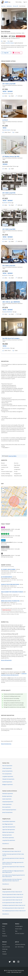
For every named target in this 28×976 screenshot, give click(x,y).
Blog (16, 931)
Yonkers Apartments (6, 768)
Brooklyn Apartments (7, 796)
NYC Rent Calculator (19, 933)
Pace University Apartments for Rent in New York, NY (13, 859)
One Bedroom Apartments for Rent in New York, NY (13, 905)
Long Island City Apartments (8, 840)
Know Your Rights (12, 456)
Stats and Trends (6, 946)
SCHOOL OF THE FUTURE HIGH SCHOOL (10, 584)
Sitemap (4, 951)
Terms (3, 931)
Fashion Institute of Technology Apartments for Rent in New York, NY (12, 863)
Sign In (25, 2)
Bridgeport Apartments (7, 784)
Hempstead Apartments (7, 801)
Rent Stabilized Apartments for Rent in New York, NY (14, 910)
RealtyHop (4, 936)
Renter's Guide (18, 928)
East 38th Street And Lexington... (11, 338)
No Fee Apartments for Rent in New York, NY (12, 902)
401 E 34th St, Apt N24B (8, 83)
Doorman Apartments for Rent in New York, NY (12, 894)
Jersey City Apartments (7, 771)
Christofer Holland (10, 43)
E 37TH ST (5, 120)
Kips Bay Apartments (7, 835)
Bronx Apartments (6, 807)
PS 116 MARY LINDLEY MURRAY (8, 569)
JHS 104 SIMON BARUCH (6, 577)
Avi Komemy (6, 348)
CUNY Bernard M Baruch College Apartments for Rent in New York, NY (13, 871)
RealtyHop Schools (6, 609)
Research (4, 944)
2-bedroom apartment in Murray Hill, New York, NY (14, 674)
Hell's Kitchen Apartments (8, 837)
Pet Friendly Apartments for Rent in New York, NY (13, 908)
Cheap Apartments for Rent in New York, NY (12, 891)
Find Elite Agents (19, 926)
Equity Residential (8, 311)
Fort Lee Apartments (7, 773)
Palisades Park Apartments (8, 779)
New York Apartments (7, 765)
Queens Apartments (6, 799)
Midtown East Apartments (8, 832)
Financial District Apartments (8, 821)
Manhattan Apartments (7, 793)
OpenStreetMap (24, 515)
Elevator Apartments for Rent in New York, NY (12, 897)
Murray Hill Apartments (6, 660)
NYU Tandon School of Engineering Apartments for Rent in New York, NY (13, 875)
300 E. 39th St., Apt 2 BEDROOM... (11, 302)
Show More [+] (5, 843)
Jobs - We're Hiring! (19, 946)
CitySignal (4, 954)
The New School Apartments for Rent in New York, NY (13, 867)
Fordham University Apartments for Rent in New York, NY (13, 854)
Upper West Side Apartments (8, 827)
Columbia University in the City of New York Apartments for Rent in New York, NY (12, 880)
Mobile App (4, 949)
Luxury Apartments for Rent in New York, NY (12, 900)
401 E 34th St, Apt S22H (8, 265)
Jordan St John (7, 130)
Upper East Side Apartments (8, 829)
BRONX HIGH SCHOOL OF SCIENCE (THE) (10, 601)
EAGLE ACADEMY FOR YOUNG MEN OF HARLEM (12, 592)
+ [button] (3, 488)
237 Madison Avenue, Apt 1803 (10, 156)
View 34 (5, 93)
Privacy (4, 933)
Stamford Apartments (7, 781)
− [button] (3, 491)
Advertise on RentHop (20, 944)
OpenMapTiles (17, 515)
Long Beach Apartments (7, 776)
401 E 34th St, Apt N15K (8, 193)
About (3, 926)
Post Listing (18, 2)
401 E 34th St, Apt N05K (8, 229)
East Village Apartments (7, 824)
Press (3, 928)
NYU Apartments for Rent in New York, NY (11, 851)
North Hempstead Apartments (9, 809)
